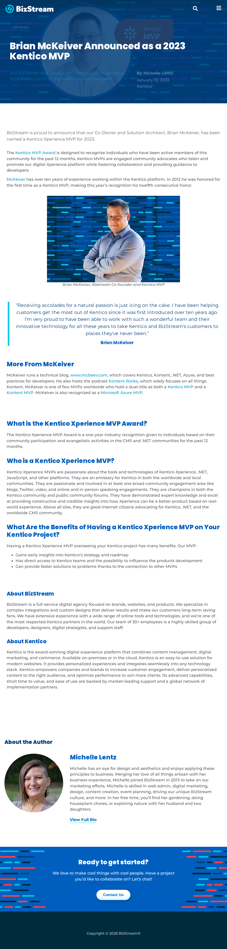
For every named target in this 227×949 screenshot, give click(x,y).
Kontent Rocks (123, 381)
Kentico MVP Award (35, 152)
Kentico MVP (181, 386)
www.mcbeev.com (88, 375)
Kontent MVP (20, 392)
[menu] (218, 8)
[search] (195, 8)
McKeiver (16, 179)
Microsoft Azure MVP (122, 392)
